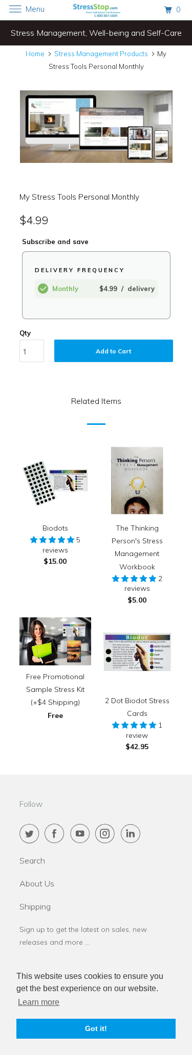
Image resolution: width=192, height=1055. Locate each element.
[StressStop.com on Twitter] (31, 833)
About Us (36, 883)
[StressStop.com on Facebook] (56, 833)
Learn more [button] (38, 1002)
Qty (25, 333)
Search (32, 860)
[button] (53, 539)
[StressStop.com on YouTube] (82, 833)
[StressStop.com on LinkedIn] (132, 833)
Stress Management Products (101, 54)
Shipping (35, 906)
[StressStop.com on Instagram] (107, 833)
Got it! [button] (96, 1028)
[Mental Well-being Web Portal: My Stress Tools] (96, 127)
